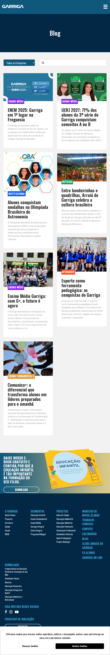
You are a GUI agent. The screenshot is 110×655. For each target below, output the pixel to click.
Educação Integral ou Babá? (13, 591)
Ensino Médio (36, 522)
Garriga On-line (92, 557)
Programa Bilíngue (38, 534)
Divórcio (8, 582)
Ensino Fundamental (39, 518)
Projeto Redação (63, 541)
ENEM (7, 534)
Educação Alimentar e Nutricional (13, 598)
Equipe (7, 526)
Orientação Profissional (65, 530)
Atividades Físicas (12, 578)
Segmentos (37, 511)
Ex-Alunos (88, 552)
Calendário (89, 534)
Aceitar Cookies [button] (79, 646)
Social (7, 530)
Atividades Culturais (64, 534)
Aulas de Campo (62, 515)
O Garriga (11, 511)
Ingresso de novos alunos (91, 513)
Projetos (62, 511)
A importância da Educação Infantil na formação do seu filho (16, 571)
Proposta (8, 518)
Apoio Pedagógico (63, 538)
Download (21, 490)
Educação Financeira (64, 526)
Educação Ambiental (64, 518)
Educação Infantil (38, 515)
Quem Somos (10, 515)
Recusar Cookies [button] (30, 646)
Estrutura (9, 522)
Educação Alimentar (64, 522)
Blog (85, 539)
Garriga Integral (37, 526)
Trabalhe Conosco (88, 522)
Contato (87, 529)
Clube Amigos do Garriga (92, 545)
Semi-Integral (36, 530)
